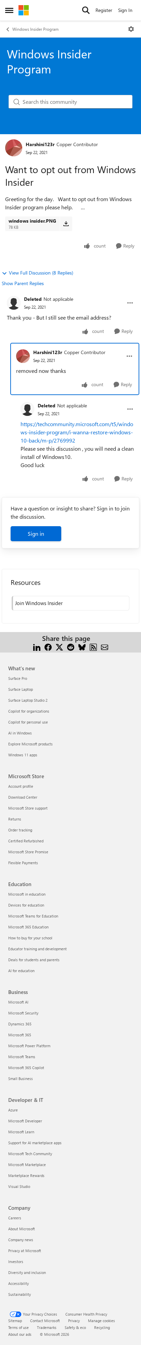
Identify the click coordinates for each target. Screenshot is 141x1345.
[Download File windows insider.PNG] (66, 223)
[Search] (86, 10)
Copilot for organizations (28, 711)
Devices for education (26, 905)
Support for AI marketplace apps (35, 1142)
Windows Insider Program (35, 29)
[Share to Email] (104, 646)
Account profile (20, 786)
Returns (14, 819)
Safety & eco (75, 1327)
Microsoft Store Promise (28, 851)
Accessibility (18, 1283)
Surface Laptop (20, 689)
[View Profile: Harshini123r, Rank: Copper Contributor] (13, 147)
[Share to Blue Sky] (82, 646)
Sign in (36, 533)
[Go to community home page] (23, 10)
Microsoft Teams (21, 1056)
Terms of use (18, 1327)
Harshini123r (40, 144)
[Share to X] (59, 646)
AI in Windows (20, 732)
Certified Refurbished (25, 840)
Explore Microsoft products (30, 743)
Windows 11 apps (22, 754)
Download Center (22, 797)
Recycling (102, 1327)
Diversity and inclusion (27, 1272)
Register (103, 10)
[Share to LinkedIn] (36, 646)
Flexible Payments (23, 862)
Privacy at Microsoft (24, 1250)
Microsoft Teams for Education (33, 916)
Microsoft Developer (25, 1120)
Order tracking (20, 829)
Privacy (74, 1320)
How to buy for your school (30, 937)
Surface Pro (17, 678)
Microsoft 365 (19, 1034)
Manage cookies (101, 1320)
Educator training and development (37, 948)
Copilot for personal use (28, 722)
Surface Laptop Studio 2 (28, 700)
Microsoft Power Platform (29, 1045)
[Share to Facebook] (48, 646)
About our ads (19, 1334)
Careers (14, 1217)
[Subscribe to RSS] (93, 646)
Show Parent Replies (23, 283)
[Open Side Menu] (9, 10)
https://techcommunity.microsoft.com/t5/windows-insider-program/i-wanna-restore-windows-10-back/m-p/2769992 (77, 432)
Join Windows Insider (39, 603)
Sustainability (19, 1294)
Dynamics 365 (19, 1023)
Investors (15, 1261)
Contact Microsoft (45, 1320)
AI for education (21, 970)
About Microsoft (21, 1228)
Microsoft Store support (28, 808)
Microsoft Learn (21, 1131)
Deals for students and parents (34, 959)
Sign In (125, 10)
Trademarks (46, 1327)
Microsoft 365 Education (28, 926)
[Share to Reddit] (70, 646)
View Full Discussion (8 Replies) (41, 272)
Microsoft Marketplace (27, 1164)
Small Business (20, 1078)
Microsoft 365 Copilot (26, 1067)
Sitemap (15, 1320)
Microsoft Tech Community (30, 1153)
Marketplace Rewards (26, 1175)
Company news (20, 1239)
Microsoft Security (23, 1012)
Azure (13, 1109)
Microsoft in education (27, 894)
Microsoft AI (18, 1002)
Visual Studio (19, 1186)
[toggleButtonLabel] (131, 29)
